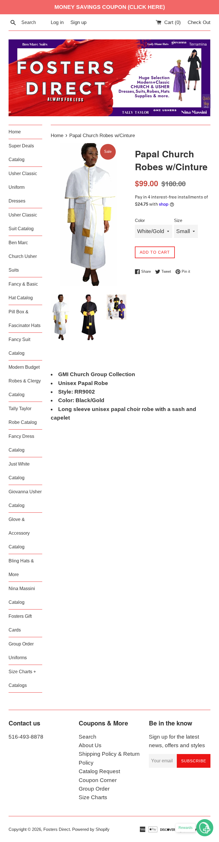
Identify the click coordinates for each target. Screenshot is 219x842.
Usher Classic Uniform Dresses (23, 187)
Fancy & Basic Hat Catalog (23, 291)
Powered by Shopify (91, 829)
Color (140, 220)
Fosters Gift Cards (20, 623)
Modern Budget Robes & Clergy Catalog (25, 381)
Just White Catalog (19, 471)
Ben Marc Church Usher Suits (23, 256)
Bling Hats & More (21, 567)
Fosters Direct (56, 829)
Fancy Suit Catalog (19, 346)
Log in (57, 22)
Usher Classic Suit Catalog (23, 221)
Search (87, 737)
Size (178, 220)
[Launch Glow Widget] (204, 827)
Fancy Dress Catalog (21, 443)
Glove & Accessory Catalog (19, 533)
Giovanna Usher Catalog (25, 498)
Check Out (199, 22)
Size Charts (93, 797)
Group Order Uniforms (21, 650)
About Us (90, 745)
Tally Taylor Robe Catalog (23, 415)
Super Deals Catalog (21, 152)
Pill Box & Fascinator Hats (24, 318)
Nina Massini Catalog (22, 595)
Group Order (94, 789)
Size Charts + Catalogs (22, 678)
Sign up (78, 22)
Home (15, 131)
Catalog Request (99, 771)
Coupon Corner (98, 780)
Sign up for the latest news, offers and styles (177, 741)
